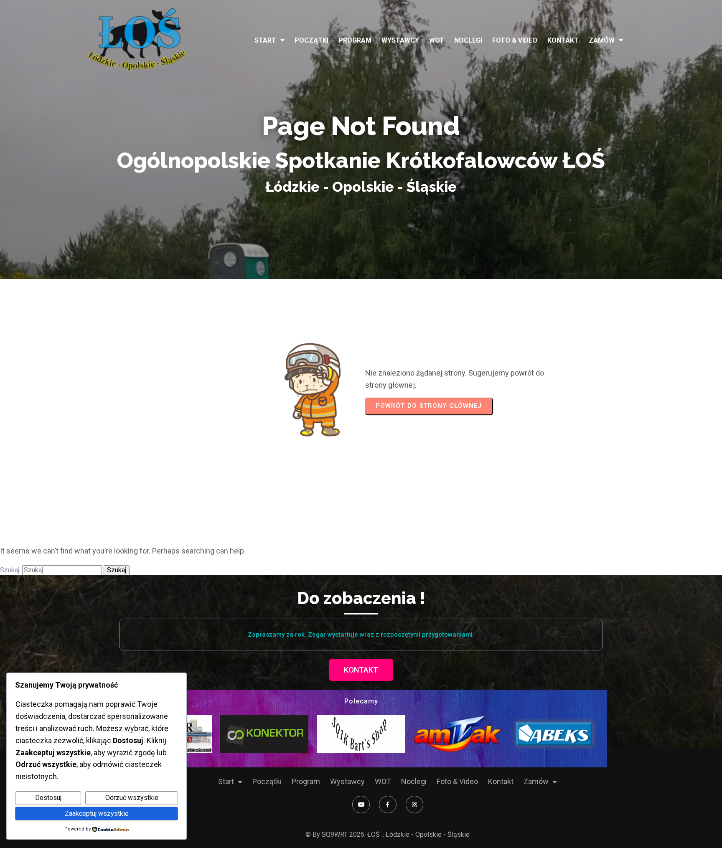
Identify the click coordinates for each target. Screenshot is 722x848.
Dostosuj (48, 798)
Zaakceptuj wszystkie (97, 814)
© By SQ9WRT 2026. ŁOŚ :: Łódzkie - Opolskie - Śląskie (387, 834)
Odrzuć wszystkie (131, 798)
